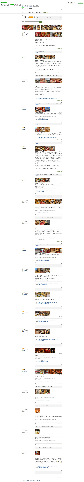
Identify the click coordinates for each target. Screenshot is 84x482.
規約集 (37, 480)
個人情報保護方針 (27, 480)
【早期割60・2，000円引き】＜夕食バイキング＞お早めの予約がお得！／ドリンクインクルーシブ (47, 137)
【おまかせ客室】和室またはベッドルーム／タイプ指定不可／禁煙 (44, 400)
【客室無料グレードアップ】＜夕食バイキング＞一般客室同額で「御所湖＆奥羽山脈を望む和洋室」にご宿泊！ (48, 259)
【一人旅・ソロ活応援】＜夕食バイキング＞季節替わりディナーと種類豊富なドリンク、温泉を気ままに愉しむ (48, 283)
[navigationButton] (61, 27)
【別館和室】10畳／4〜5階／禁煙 (41, 191)
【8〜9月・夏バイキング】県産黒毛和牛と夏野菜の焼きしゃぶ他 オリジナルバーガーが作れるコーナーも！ (47, 98)
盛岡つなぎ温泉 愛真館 (27, 8)
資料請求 (39, 480)
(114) (36, 12)
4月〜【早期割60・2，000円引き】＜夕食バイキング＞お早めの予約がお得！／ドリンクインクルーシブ (47, 466)
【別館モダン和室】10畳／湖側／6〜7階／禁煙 (42, 284)
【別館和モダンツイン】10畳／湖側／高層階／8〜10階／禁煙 (43, 260)
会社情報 (24, 480)
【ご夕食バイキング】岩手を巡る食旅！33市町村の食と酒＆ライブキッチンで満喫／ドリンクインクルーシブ (47, 339)
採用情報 (35, 480)
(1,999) (45, 12)
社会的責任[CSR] (32, 480)
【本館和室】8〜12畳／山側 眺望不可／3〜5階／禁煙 (43, 119)
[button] (23, 27)
